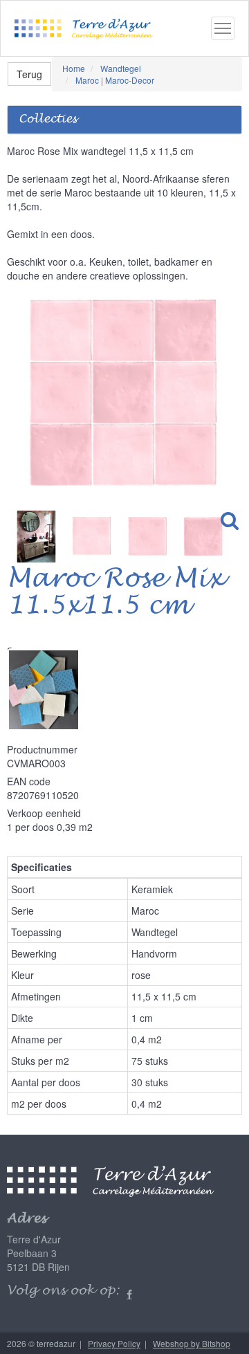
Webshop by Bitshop (191, 1343)
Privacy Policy (114, 1343)
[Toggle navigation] (222, 28)
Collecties (48, 119)
